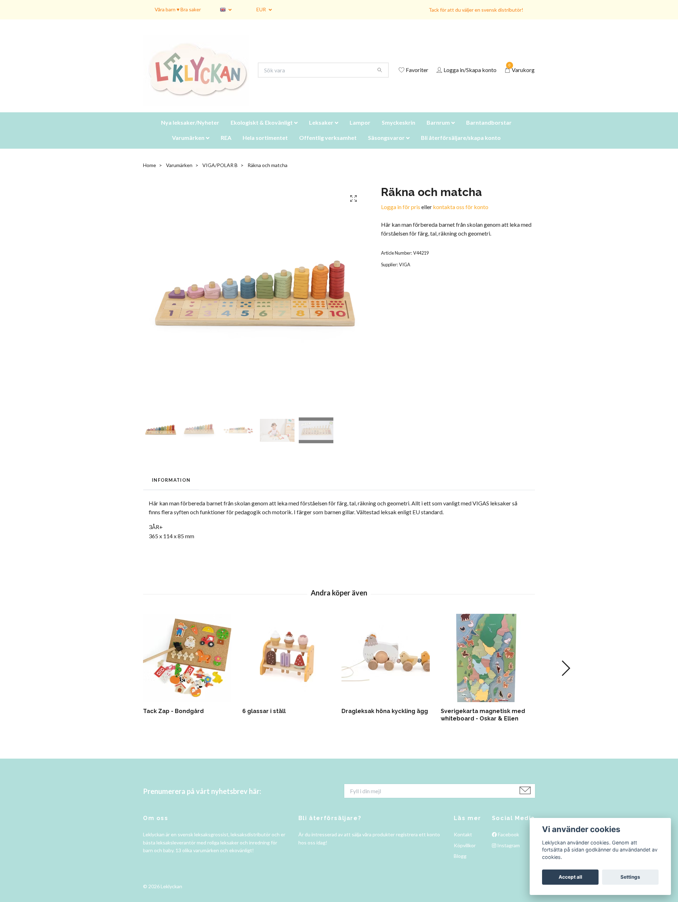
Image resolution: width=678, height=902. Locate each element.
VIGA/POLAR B (220, 174)
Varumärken (188, 146)
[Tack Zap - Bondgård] (190, 667)
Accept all (570, 877)
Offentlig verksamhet (328, 146)
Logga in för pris (400, 215)
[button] (565, 677)
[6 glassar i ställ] (289, 667)
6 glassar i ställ (264, 720)
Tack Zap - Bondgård (173, 720)
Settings (630, 877)
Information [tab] (171, 489)
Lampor (360, 131)
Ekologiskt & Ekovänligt (262, 131)
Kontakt (463, 843)
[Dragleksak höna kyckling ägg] (388, 667)
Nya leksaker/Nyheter (190, 131)
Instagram (508, 854)
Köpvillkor (465, 854)
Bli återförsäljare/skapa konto (461, 146)
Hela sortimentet (265, 146)
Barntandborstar (489, 131)
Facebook (508, 843)
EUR (261, 9)
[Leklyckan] (203, 74)
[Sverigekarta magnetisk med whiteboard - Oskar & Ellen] (488, 667)
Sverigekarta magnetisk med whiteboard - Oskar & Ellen (483, 724)
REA (226, 146)
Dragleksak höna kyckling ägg (384, 720)
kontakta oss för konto (460, 215)
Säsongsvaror (386, 146)
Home (149, 174)
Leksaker (321, 131)
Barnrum (438, 131)
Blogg (460, 865)
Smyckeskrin (398, 131)
